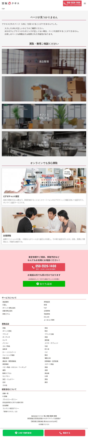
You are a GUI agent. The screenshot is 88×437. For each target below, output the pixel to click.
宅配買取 (47, 314)
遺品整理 (5, 302)
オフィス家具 (7, 331)
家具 (46, 328)
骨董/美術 (6, 358)
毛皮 (46, 346)
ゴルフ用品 (6, 346)
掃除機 (47, 340)
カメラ (5, 340)
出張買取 (47, 311)
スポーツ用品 (49, 364)
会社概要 (5, 405)
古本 (4, 382)
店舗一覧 (5, 393)
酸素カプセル (7, 373)
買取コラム (6, 314)
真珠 (46, 379)
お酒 (46, 376)
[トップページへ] (10, 3)
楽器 (46, 337)
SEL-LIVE (46, 317)
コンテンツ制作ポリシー (11, 408)
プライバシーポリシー (10, 399)
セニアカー (6, 376)
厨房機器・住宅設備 (51, 361)
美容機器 (5, 364)
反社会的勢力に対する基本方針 (13, 402)
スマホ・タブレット (51, 343)
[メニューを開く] (84, 3)
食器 (46, 367)
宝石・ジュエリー (8, 379)
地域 (45, 305)
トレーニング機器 (8, 355)
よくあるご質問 (49, 320)
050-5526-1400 (52, 416)
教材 (46, 355)
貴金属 (47, 373)
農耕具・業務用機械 (9, 361)
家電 (4, 328)
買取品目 (47, 302)
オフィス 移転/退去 (9, 308)
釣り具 (47, 349)
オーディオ (6, 337)
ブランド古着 (49, 334)
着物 (4, 370)
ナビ (46, 352)
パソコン (5, 343)
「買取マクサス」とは (10, 411)
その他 (5, 385)
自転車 (5, 349)
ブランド (5, 334)
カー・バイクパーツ (9, 352)
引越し (5, 305)
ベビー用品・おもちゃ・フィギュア (14, 367)
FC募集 (5, 396)
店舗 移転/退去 (7, 311)
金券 (46, 370)
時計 (46, 331)
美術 (46, 382)
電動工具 (48, 358)
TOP (45, 308)
